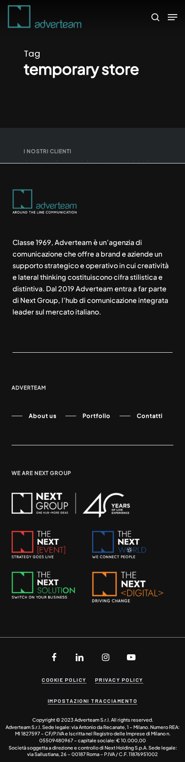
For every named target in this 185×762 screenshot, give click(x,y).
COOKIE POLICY (64, 680)
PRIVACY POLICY (119, 680)
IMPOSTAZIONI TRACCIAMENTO (93, 701)
